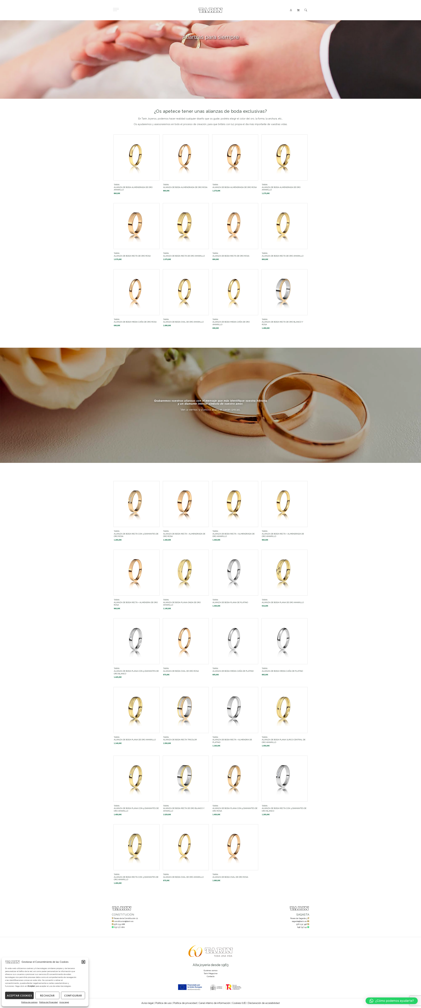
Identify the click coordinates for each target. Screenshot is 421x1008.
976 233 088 (119, 924)
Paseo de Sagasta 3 (298, 918)
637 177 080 (119, 927)
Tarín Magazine (210, 973)
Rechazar (47, 995)
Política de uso (163, 1003)
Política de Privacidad (48, 1002)
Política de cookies (29, 1002)
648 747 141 (302, 927)
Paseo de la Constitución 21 (126, 918)
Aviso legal (64, 1002)
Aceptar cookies (19, 995)
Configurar (73, 995)
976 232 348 (301, 924)
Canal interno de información (214, 1003)
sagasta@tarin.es (299, 921)
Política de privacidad (185, 1003)
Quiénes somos (210, 970)
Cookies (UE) (239, 1003)
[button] (83, 962)
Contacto (210, 976)
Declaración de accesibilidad (264, 1003)
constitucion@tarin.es (123, 921)
